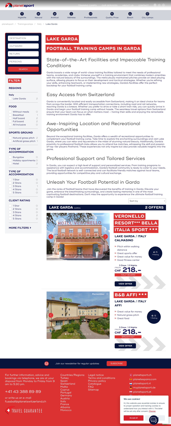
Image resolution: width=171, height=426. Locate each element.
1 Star (25, 179)
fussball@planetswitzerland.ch (25, 401)
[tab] (65, 255)
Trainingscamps (25, 24)
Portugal (65, 392)
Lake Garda (25, 98)
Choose (152, 411)
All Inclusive (25, 124)
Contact (143, 5)
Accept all (133, 418)
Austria (65, 398)
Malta (64, 386)
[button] (50, 236)
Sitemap (93, 389)
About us (127, 5)
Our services (109, 5)
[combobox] (147, 200)
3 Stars (25, 186)
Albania (65, 407)
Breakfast (25, 115)
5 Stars (25, 192)
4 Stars (25, 189)
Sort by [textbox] (134, 201)
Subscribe (117, 363)
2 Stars (25, 183)
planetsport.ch (142, 375)
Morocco (65, 410)
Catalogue (94, 383)
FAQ (91, 386)
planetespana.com (144, 379)
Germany (66, 395)
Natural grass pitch (25, 138)
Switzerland (67, 383)
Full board (25, 121)
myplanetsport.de (144, 387)
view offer (125, 284)
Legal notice (96, 375)
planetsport (7, 24)
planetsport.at (142, 391)
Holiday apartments (25, 160)
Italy (39, 24)
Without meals (25, 112)
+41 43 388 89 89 (23, 391)
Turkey (64, 378)
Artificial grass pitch (25, 141)
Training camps (87, 5)
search (23, 69)
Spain (64, 380)
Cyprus (64, 389)
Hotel (25, 163)
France (64, 404)
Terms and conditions (101, 378)
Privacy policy (97, 380)
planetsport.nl (142, 383)
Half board (25, 118)
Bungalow (25, 157)
